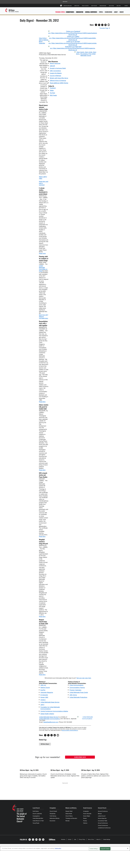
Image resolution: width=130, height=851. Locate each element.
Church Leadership (37, 813)
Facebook (53, 88)
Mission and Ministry (71, 808)
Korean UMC (44, 697)
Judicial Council (101, 816)
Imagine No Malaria (56, 73)
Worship (67, 820)
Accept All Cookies (105, 848)
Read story (42, 402)
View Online (42, 38)
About (116, 12)
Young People (36, 823)
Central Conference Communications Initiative (54, 711)
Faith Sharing (53, 816)
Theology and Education (71, 818)
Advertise (63, 839)
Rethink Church (45, 687)
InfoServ (43, 700)
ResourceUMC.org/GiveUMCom (70, 730)
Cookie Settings (106, 839)
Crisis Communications (76, 685)
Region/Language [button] (67, 5)
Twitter (52, 90)
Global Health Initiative (47, 714)
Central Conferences (103, 825)
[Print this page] (105, 25)
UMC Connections (55, 71)
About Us (98, 839)
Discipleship (52, 813)
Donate (122, 12)
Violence (85, 823)
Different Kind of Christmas (58, 80)
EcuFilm (42, 690)
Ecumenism (52, 820)
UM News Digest (45, 744)
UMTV (42, 705)
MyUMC (126, 5)
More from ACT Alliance (43, 315)
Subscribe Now (80, 757)
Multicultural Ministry (54, 818)
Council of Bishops (55, 76)
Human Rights (86, 816)
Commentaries (70, 12)
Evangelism (53, 808)
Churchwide (108, 12)
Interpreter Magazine (46, 692)
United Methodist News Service (49, 702)
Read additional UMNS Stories (59, 83)
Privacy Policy (82, 839)
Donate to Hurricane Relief (58, 68)
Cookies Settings (94, 848)
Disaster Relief (69, 811)
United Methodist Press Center (79, 692)
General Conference (91, 12)
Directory (76, 5)
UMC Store (111, 5)
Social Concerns (87, 808)
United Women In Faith (38, 820)
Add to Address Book (43, 40)
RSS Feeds (53, 95)
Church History (69, 816)
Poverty (85, 820)
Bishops (100, 813)
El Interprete (44, 695)
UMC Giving (73, 695)
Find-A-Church (85, 5)
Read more (42, 253)
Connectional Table (102, 820)
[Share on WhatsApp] (102, 25)
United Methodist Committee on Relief (43, 268)
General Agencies (102, 818)
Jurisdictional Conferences (104, 828)
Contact (69, 839)
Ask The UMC (94, 5)
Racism (85, 818)
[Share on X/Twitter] (99, 25)
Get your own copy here (84, 678)
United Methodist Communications (49, 719)
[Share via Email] (109, 25)
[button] (30, 839)
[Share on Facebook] (96, 25)
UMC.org (119, 5)
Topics (101, 12)
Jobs (75, 839)
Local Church (36, 808)
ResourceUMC (103, 5)
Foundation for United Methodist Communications (50, 708)
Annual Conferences (103, 823)
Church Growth (53, 811)
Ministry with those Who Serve (59, 78)
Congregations (36, 816)
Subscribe (42, 43)
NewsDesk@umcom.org (50, 722)
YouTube (52, 93)
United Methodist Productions (78, 697)
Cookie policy (58, 848)
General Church (102, 808)
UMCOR (52, 66)
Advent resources (55, 63)
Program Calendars (75, 690)
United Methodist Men (38, 818)
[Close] (127, 848)
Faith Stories (36, 811)
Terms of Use (91, 839)
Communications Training (77, 687)
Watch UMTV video (43, 177)
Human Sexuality (87, 813)
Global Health (69, 813)
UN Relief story (43, 318)
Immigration (79, 12)
